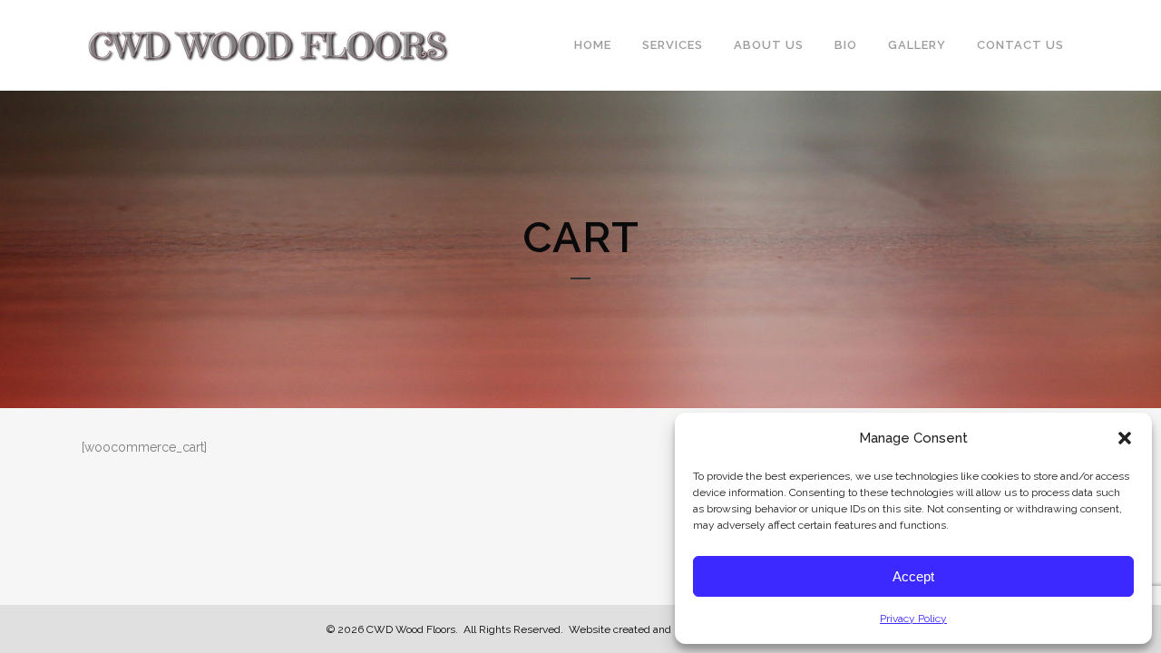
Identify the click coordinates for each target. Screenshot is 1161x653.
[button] (1125, 438)
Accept (913, 576)
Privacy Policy (913, 618)
